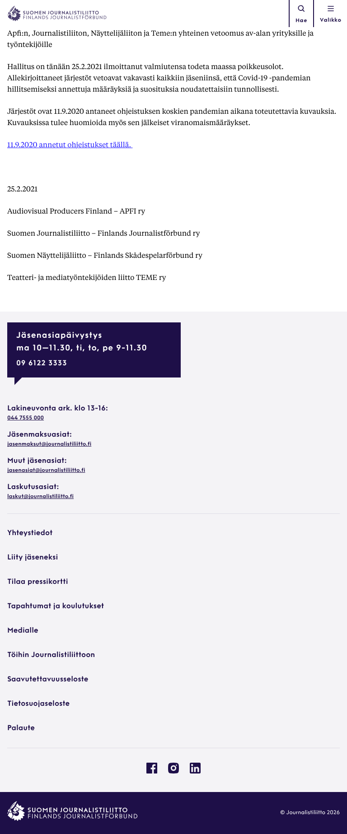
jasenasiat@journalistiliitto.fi (46, 470)
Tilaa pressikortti (37, 582)
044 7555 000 (25, 418)
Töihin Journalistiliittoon (51, 655)
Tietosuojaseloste (38, 704)
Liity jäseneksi (32, 557)
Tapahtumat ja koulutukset (55, 606)
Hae (301, 20)
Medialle (22, 630)
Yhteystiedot (29, 533)
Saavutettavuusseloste (47, 679)
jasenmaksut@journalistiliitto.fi (49, 444)
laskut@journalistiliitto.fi (40, 496)
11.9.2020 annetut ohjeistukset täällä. (70, 144)
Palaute (21, 728)
